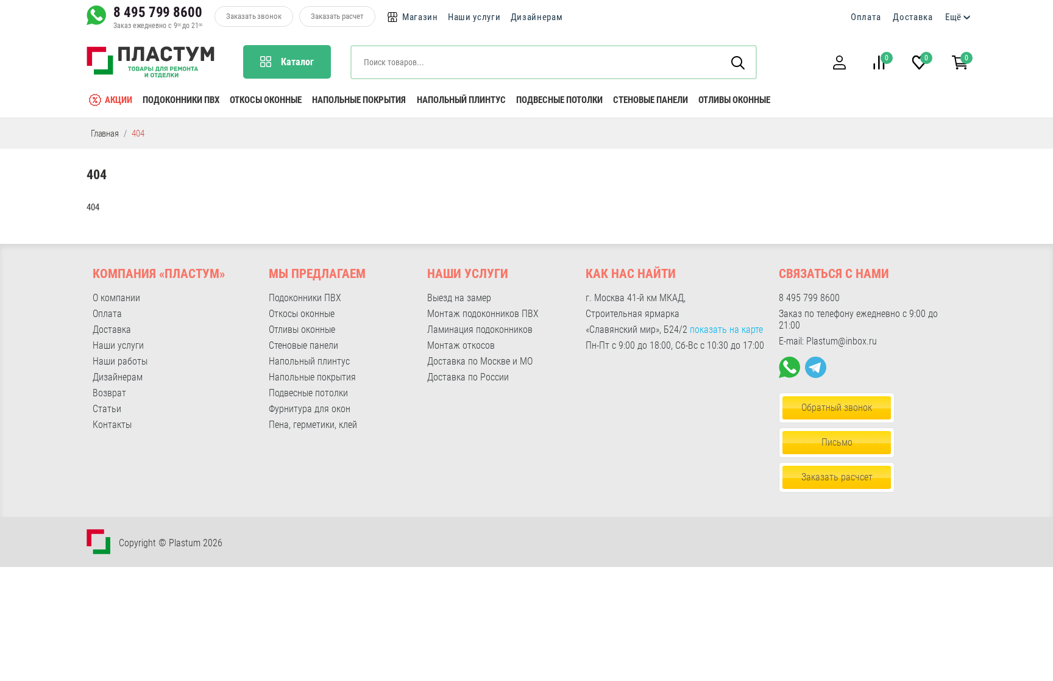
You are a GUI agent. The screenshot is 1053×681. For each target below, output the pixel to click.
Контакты (112, 424)
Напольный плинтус (461, 99)
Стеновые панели (650, 99)
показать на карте (726, 329)
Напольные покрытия (359, 99)
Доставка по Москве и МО (480, 361)
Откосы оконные (266, 99)
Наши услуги (474, 17)
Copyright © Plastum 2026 (170, 543)
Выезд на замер (459, 298)
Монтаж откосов (461, 345)
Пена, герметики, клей (313, 424)
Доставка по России (468, 377)
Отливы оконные (734, 99)
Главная (105, 133)
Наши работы (120, 361)
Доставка (913, 17)
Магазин (420, 17)
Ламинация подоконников (480, 329)
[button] (839, 62)
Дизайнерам (537, 17)
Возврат (109, 393)
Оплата (866, 17)
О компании (116, 298)
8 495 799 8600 (157, 12)
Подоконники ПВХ (181, 99)
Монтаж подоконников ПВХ (483, 313)
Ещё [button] (953, 17)
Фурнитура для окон (309, 409)
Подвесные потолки (559, 99)
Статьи (107, 409)
